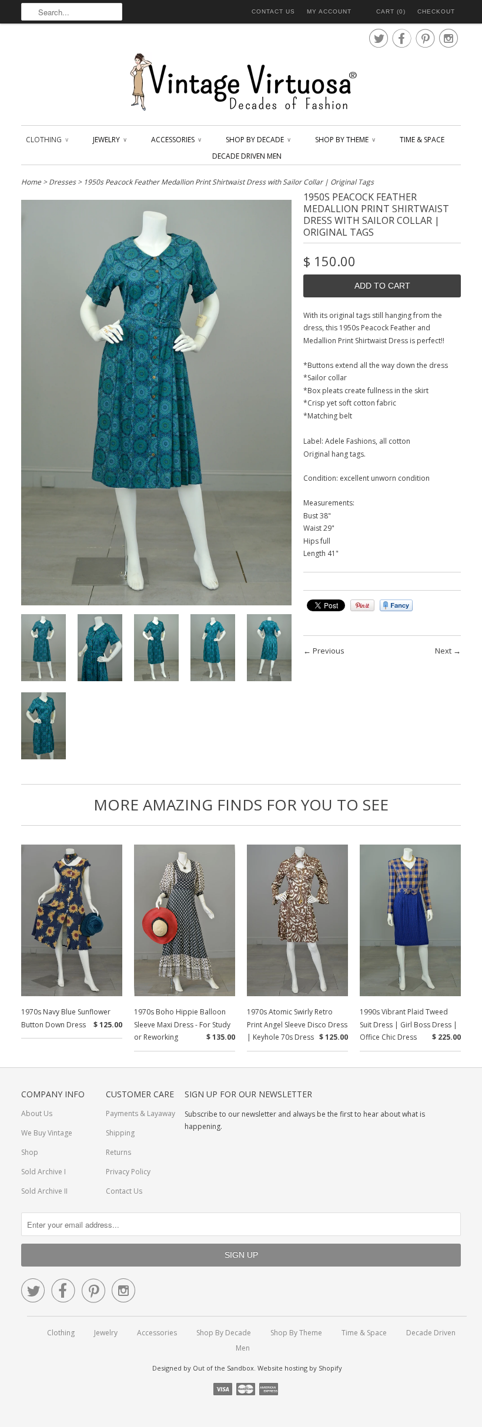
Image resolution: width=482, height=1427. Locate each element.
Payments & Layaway (140, 1113)
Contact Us (273, 11)
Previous (328, 650)
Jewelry (109, 140)
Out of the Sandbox (223, 1368)
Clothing (47, 140)
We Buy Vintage (46, 1133)
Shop (29, 1152)
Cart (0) (391, 11)
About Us (36, 1113)
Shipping (120, 1133)
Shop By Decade (258, 140)
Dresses (62, 182)
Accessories (175, 140)
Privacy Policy (128, 1172)
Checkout (436, 11)
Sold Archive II (44, 1191)
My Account (329, 11)
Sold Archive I (43, 1172)
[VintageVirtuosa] (241, 82)
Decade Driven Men (247, 156)
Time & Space (422, 140)
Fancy (396, 605)
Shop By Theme (344, 140)
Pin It (362, 605)
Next (443, 650)
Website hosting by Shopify (299, 1368)
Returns (118, 1152)
